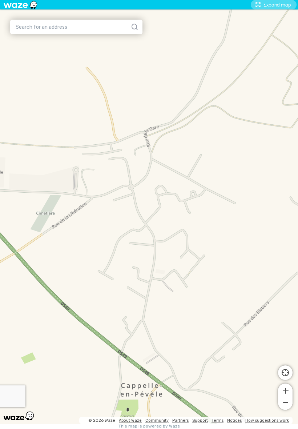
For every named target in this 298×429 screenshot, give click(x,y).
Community (157, 420)
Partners (180, 420)
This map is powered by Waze (149, 426)
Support (200, 420)
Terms (218, 420)
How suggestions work (267, 420)
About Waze (130, 420)
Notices (234, 420)
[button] (285, 390)
